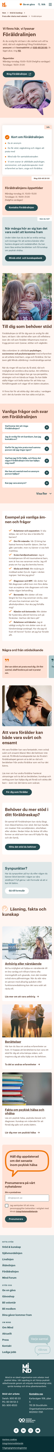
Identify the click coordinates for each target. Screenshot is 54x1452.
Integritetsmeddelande (12, 1443)
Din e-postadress (13, 1192)
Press (5, 1340)
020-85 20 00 (40, 48)
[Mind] (4, 4)
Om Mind (7, 1327)
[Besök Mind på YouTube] (37, 1430)
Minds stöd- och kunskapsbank (25, 258)
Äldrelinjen (8, 1265)
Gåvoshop (8, 1296)
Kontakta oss (36, 1394)
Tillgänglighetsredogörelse (14, 1448)
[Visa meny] (50, 4)
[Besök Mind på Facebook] (16, 1430)
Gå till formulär (17, 891)
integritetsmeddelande (27, 1211)
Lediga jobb (9, 1352)
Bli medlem (9, 1309)
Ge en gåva (9, 1290)
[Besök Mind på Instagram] (30, 1430)
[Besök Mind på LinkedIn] (23, 1430)
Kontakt (6, 1346)
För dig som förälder (17, 792)
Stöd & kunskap (11, 1247)
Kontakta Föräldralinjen (21, 207)
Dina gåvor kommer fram (17, 1315)
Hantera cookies (9, 1440)
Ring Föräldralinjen (17, 74)
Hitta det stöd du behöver (22, 847)
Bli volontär (9, 1302)
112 (19, 51)
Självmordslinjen (12, 1253)
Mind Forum (9, 1278)
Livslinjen (8, 1259)
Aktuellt (7, 1333)
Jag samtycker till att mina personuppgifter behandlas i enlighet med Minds (29, 1209)
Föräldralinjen (10, 1271)
